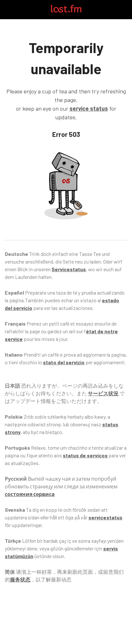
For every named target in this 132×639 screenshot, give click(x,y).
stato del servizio (64, 362)
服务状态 (20, 579)
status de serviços (85, 455)
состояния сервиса (30, 494)
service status (89, 108)
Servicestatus (69, 269)
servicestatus (105, 517)
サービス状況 (103, 393)
